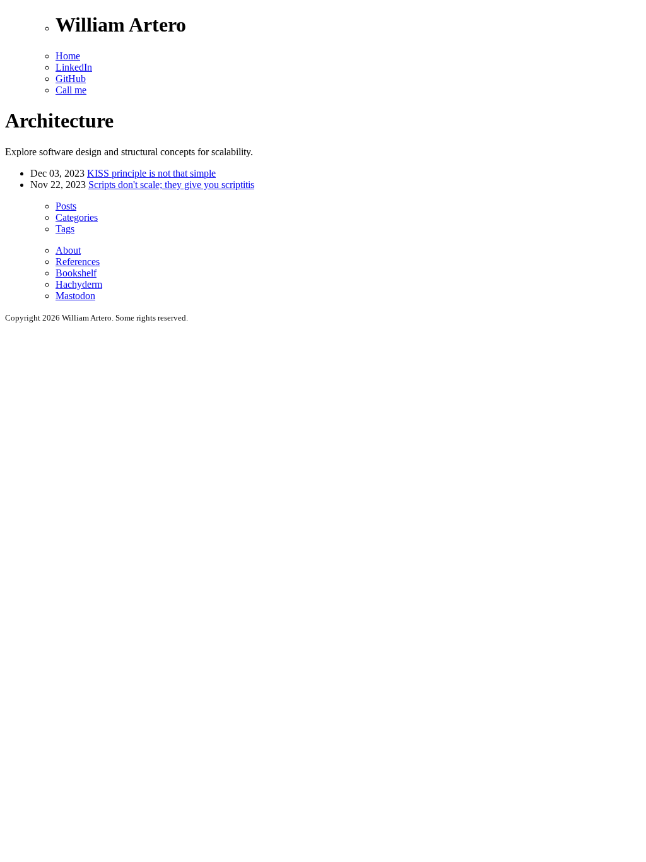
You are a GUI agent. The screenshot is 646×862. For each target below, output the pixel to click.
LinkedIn (74, 67)
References (78, 261)
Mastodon (75, 295)
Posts (66, 206)
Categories (77, 217)
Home (68, 55)
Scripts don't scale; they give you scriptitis (171, 184)
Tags (65, 228)
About (68, 250)
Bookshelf (76, 273)
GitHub (71, 78)
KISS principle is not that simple (151, 173)
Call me (71, 90)
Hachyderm (79, 284)
